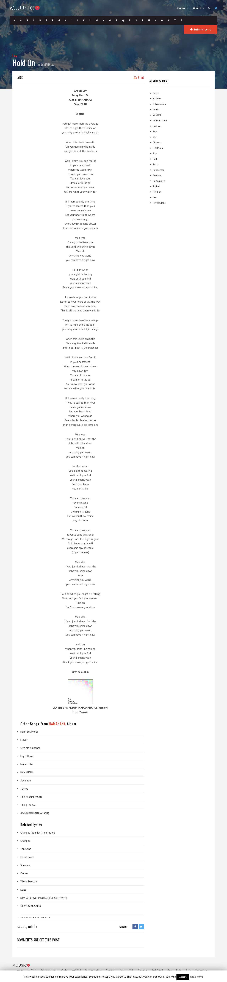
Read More (196, 976)
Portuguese (159, 180)
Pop (47, 917)
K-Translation (160, 104)
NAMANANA (47, 64)
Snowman (25, 865)
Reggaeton (158, 169)
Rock (155, 164)
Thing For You (28, 805)
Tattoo (24, 788)
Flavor (23, 739)
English (38, 917)
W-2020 (157, 115)
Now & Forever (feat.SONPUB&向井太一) (43, 897)
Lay (14, 55)
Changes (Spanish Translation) (37, 832)
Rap (155, 153)
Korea (181, 8)
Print (140, 77)
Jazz (155, 197)
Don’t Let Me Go (29, 731)
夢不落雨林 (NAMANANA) (34, 813)
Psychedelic (159, 202)
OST (155, 137)
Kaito (23, 889)
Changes (25, 840)
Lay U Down (27, 756)
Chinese (157, 142)
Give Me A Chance (30, 748)
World (197, 8)
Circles (24, 873)
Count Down (27, 857)
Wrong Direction (29, 881)
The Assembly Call (31, 796)
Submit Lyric (202, 29)
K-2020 (157, 98)
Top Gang (25, 849)
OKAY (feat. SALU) (30, 906)
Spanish (157, 126)
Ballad (156, 186)
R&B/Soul (158, 148)
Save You (25, 780)
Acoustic (157, 175)
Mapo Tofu (26, 764)
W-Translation (160, 120)
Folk (155, 159)
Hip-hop (157, 191)
